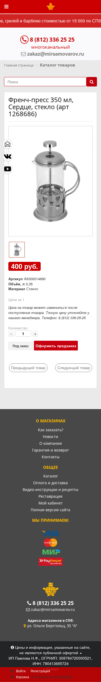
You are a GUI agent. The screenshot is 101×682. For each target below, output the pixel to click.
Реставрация (50, 496)
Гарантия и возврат (50, 450)
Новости (50, 436)
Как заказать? (50, 429)
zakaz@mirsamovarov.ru (53, 609)
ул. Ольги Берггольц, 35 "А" (52, 625)
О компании (50, 443)
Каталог (50, 476)
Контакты (51, 456)
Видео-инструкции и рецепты (50, 489)
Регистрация (40, 670)
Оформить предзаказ (56, 345)
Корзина (22, 676)
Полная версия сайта (50, 509)
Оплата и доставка (50, 482)
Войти (21, 670)
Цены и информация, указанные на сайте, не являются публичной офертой (52, 649)
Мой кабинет (51, 503)
